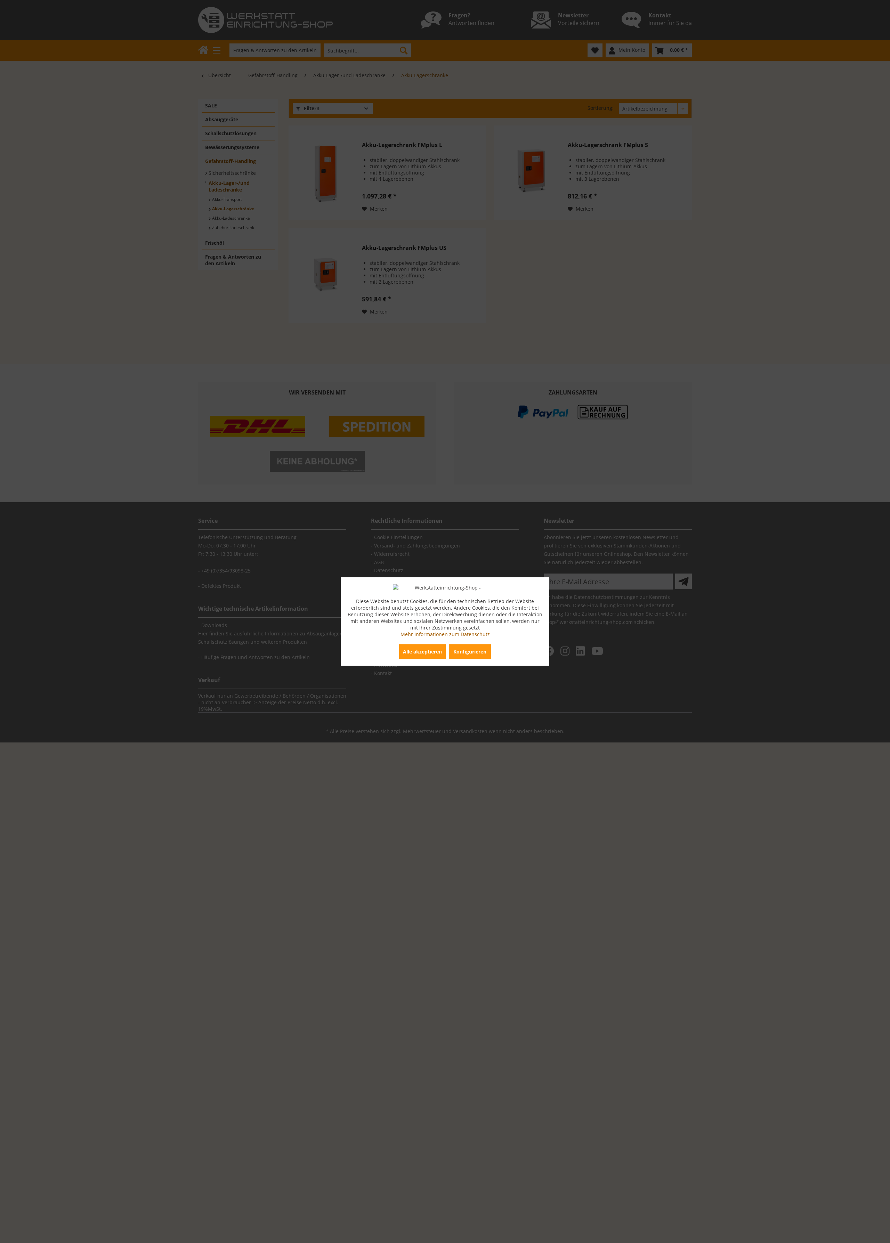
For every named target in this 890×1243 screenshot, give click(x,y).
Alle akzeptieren (422, 651)
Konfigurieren (469, 651)
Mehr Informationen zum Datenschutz (445, 634)
